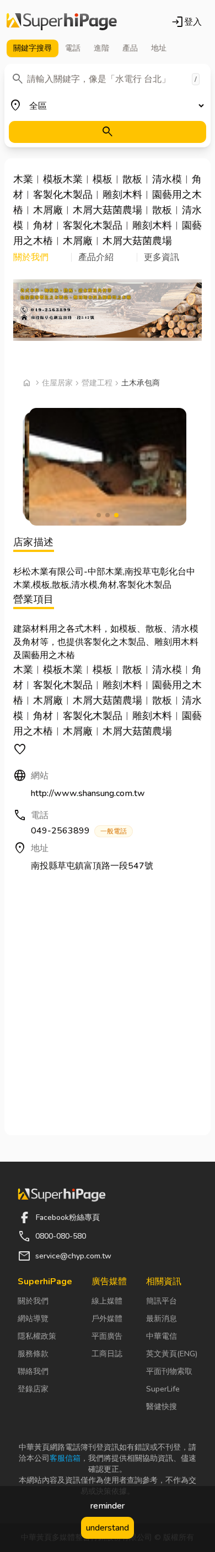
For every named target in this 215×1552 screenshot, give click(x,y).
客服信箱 (65, 1458)
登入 (186, 22)
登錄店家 (33, 1389)
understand (107, 1528)
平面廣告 (107, 1336)
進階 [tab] (101, 48)
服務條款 (33, 1354)
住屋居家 (57, 383)
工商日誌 (107, 1354)
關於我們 (33, 1301)
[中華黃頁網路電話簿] (62, 22)
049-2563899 (79, 831)
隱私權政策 (37, 1336)
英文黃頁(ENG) (171, 1354)
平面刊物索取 (169, 1371)
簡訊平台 (161, 1301)
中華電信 (161, 1336)
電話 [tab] (72, 48)
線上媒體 (107, 1301)
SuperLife (163, 1389)
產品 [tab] (130, 48)
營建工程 (97, 383)
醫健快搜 (161, 1406)
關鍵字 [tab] (32, 48)
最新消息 (161, 1318)
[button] (42, 257)
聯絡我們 (33, 1371)
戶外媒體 (107, 1318)
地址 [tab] (158, 48)
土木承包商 (140, 383)
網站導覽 (33, 1318)
